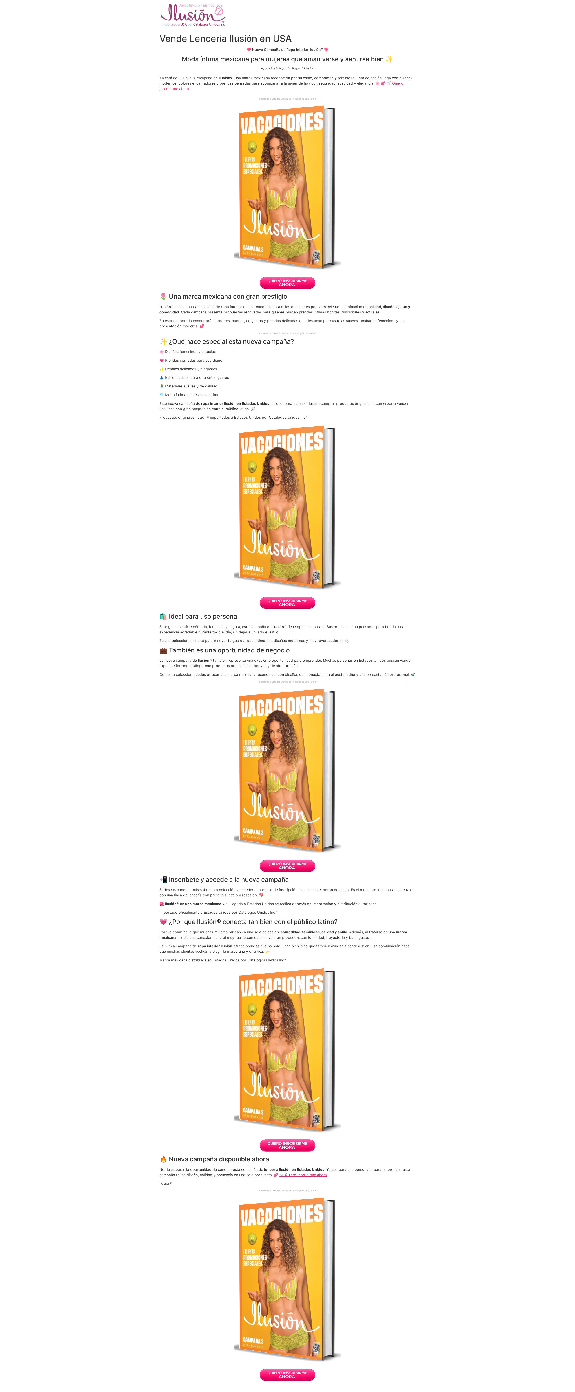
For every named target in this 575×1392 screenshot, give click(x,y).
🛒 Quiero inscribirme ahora (303, 1175)
